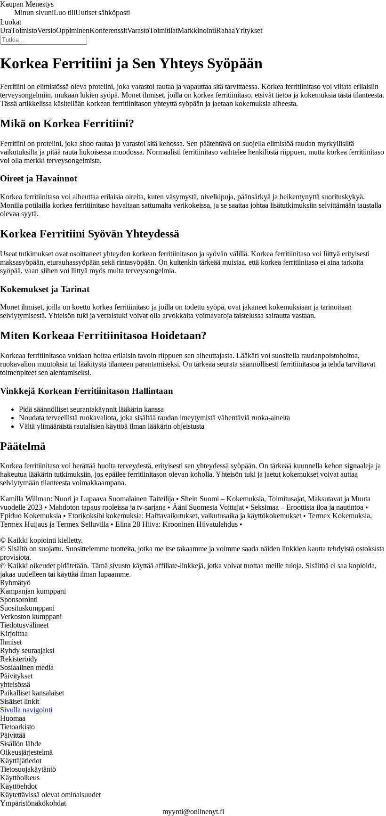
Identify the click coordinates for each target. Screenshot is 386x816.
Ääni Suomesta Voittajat (208, 507)
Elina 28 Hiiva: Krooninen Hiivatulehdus (176, 524)
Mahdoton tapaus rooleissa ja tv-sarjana (107, 507)
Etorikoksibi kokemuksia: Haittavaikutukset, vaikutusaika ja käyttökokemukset (184, 516)
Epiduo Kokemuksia (30, 516)
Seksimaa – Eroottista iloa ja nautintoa (306, 507)
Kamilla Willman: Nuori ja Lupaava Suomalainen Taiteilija (87, 499)
